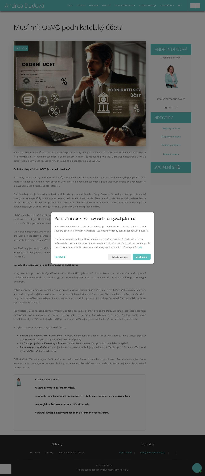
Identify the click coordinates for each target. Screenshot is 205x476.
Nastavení (60, 256)
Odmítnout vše (119, 257)
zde (140, 247)
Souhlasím (141, 257)
